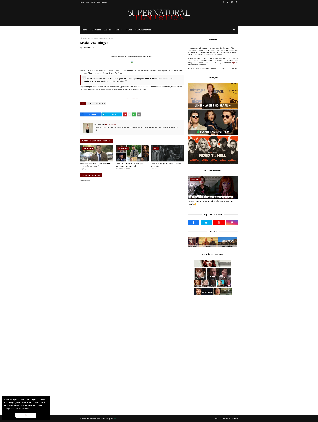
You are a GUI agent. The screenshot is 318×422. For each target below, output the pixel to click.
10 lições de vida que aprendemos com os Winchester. (166, 164)
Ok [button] (26, 415)
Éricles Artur (87, 47)
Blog (115, 419)
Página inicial (84, 38)
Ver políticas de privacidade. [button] (17, 409)
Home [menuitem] (84, 30)
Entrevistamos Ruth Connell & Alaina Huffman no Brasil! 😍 (210, 203)
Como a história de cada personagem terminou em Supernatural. (129, 164)
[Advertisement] (213, 316)
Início (82, 2)
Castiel (90, 103)
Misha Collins (95, 38)
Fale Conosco (102, 2)
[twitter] (227, 2)
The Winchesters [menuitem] (143, 30)
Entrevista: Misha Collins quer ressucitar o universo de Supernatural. (95, 164)
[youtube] (236, 2)
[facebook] (223, 2)
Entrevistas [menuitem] (95, 30)
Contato (235, 419)
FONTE (128, 98)
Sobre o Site (90, 2)
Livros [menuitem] (129, 30)
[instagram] (232, 2)
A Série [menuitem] (107, 30)
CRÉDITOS (135, 98)
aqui (233, 63)
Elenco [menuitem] (119, 30)
